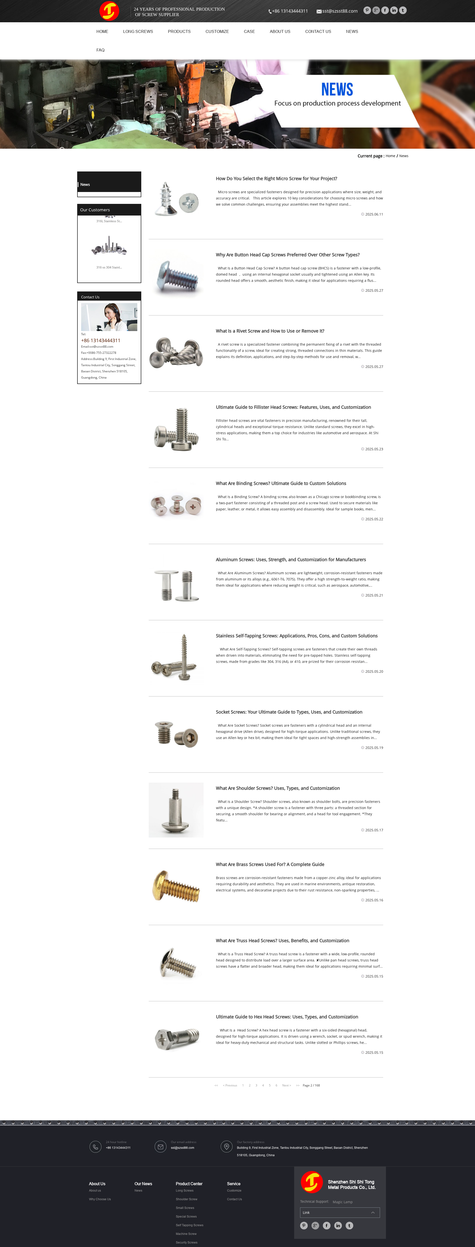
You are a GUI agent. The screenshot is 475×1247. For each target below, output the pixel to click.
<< (216, 1085)
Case (249, 31)
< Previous (230, 1085)
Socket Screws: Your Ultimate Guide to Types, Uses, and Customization (289, 712)
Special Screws (186, 1216)
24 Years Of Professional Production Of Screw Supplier (179, 12)
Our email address (183, 1142)
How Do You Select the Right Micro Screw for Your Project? (276, 178)
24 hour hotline (116, 1142)
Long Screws (138, 31)
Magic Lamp (343, 1202)
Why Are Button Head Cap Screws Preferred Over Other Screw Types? (288, 254)
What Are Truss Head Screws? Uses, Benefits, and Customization (282, 940)
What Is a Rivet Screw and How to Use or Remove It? (270, 331)
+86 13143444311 (290, 11)
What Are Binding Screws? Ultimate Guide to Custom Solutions (281, 483)
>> (298, 1085)
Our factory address (250, 1142)
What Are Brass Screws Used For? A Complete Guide (270, 864)
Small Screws (185, 1208)
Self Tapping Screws (189, 1225)
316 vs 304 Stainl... (109, 253)
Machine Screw (186, 1234)
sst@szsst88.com (340, 11)
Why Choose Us (100, 1199)
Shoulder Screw (186, 1199)
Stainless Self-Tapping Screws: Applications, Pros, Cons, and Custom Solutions (297, 635)
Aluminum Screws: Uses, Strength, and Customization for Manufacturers (291, 559)
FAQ (100, 50)
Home (102, 31)
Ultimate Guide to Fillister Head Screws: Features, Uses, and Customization (293, 407)
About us (280, 31)
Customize (217, 31)
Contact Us (318, 31)
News (352, 31)
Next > (286, 1085)
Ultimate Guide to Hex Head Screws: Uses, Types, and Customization (287, 1016)
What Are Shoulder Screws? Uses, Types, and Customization (278, 788)
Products (179, 31)
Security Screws (186, 1242)
